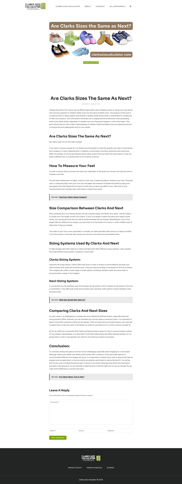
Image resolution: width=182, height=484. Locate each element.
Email (81, 431)
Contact (100, 6)
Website (111, 431)
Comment (54, 402)
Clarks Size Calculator (68, 6)
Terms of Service (94, 468)
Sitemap (110, 468)
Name (53, 431)
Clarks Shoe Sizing (91, 62)
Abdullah (86, 104)
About (88, 6)
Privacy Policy (75, 468)
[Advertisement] (91, 80)
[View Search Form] (130, 6)
